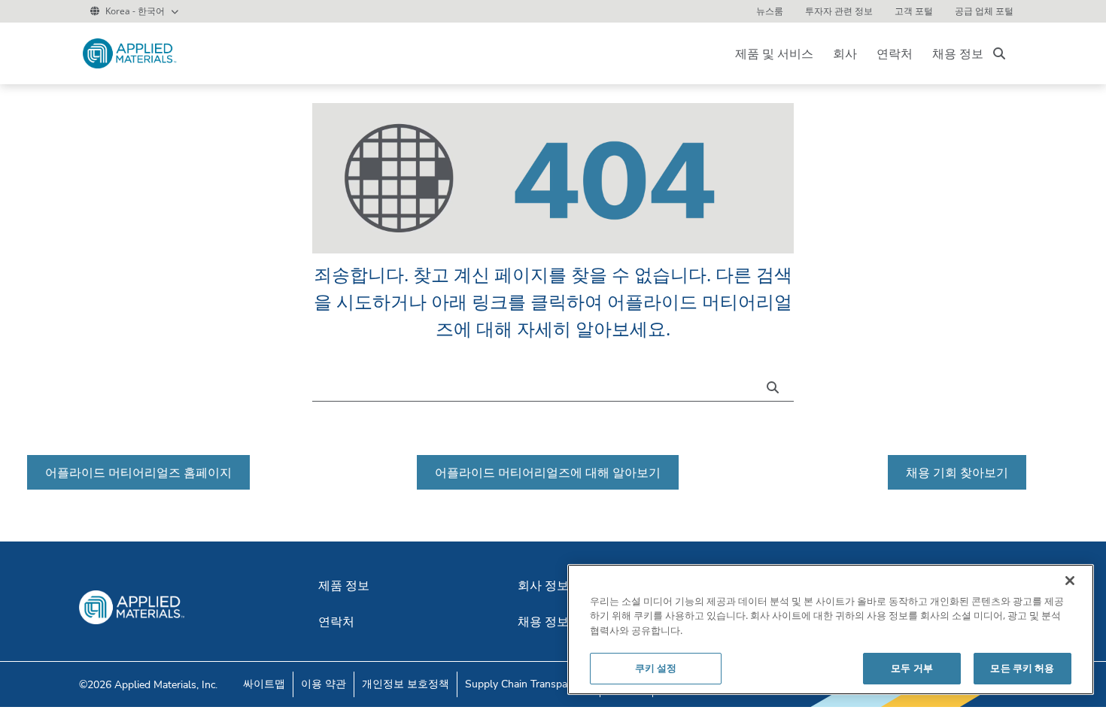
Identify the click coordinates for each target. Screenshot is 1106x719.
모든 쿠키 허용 (1022, 668)
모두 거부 (912, 668)
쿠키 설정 (656, 668)
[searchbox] (999, 53)
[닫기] (1069, 580)
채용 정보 (957, 53)
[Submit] (776, 385)
